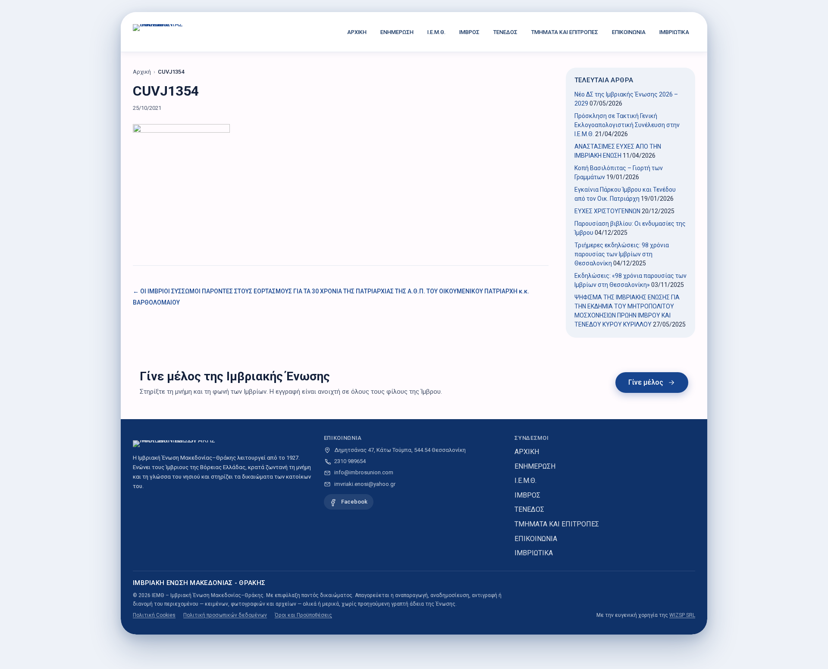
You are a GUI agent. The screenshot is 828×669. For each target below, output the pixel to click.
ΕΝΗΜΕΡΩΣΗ (397, 32)
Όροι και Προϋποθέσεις (303, 615)
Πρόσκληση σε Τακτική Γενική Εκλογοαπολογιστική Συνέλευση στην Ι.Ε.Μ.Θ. (627, 124)
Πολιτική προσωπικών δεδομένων (225, 615)
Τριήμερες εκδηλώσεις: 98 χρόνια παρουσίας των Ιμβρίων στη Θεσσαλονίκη (621, 254)
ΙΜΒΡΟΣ (469, 32)
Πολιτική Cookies (154, 615)
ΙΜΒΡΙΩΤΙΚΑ (674, 32)
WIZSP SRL (682, 615)
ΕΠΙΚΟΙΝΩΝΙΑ (629, 32)
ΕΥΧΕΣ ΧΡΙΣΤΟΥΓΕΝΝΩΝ (607, 211)
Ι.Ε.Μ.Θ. (436, 32)
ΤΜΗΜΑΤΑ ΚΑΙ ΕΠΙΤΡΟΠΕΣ (564, 32)
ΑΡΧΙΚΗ (357, 32)
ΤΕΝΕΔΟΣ (505, 32)
